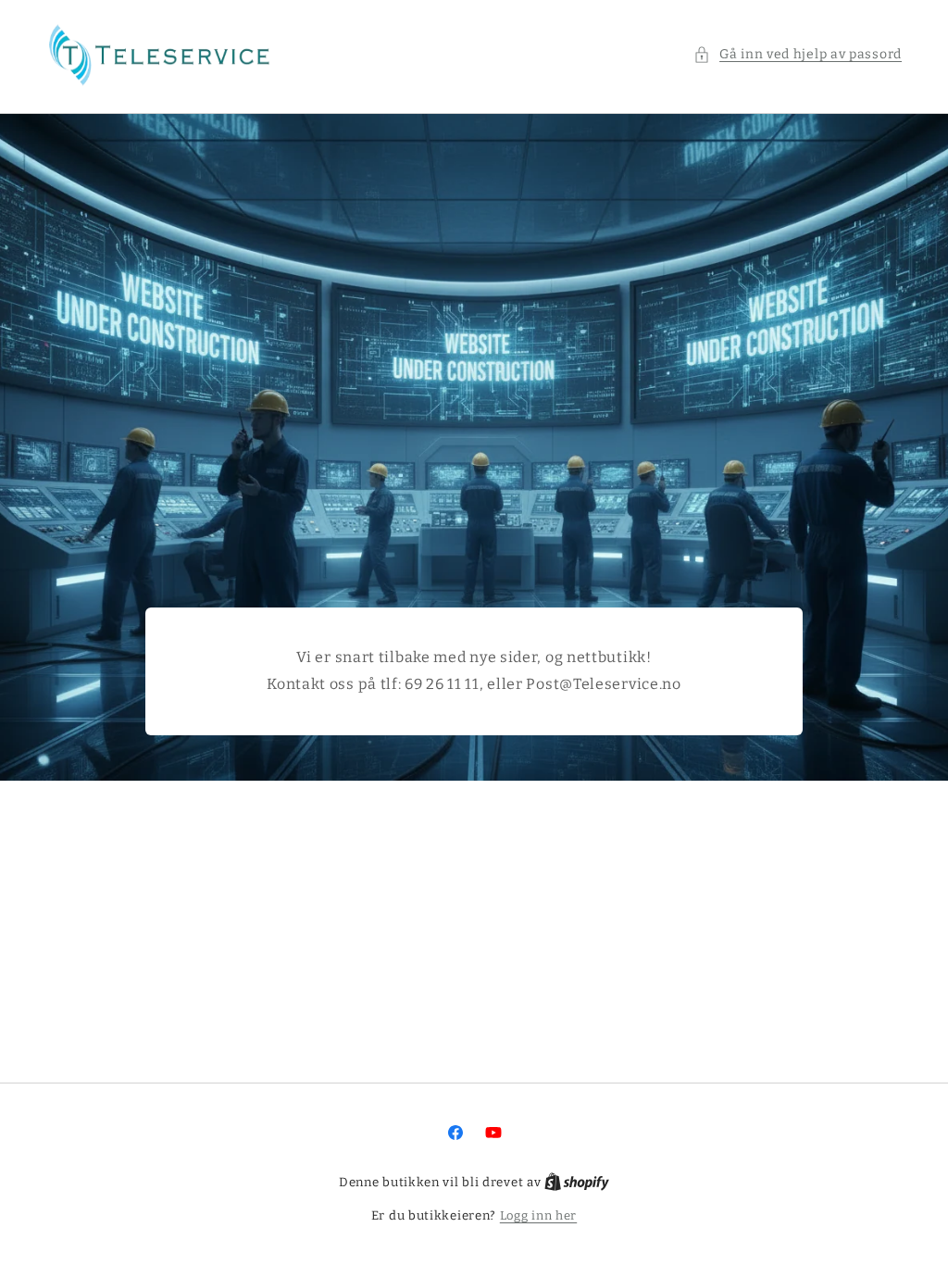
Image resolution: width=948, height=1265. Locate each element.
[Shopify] (576, 1182)
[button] (797, 54)
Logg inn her (538, 1215)
